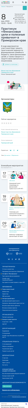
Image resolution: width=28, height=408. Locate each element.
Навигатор (5, 294)
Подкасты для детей (8, 351)
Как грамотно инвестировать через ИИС (13, 282)
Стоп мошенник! (6, 344)
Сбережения (14, 155)
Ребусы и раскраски (7, 346)
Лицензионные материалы (9, 310)
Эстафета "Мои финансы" (9, 273)
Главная (3, 6)
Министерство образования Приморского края (10, 71)
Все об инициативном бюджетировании (13, 373)
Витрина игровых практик (9, 308)
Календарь (5, 360)
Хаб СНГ (4, 324)
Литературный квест (8, 298)
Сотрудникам (6, 333)
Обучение (12, 180)
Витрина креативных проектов (11, 305)
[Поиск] (23, 2)
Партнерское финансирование (11, 276)
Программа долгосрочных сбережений (13, 271)
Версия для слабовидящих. (11, 390)
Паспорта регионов (7, 317)
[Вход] (26, 2)
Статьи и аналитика (8, 269)
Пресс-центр (6, 362)
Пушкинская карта (7, 348)
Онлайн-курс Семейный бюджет (7, 279)
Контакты (5, 365)
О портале (5, 358)
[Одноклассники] (12, 259)
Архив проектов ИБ (7, 378)
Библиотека (5, 291)
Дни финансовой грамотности (10, 301)
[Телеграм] (16, 259)
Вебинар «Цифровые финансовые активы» (16, 235)
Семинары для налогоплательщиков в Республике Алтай (16, 213)
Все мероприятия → (6, 167)
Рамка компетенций (8, 289)
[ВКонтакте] (9, 259)
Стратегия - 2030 (7, 321)
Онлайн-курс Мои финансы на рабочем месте (13, 336)
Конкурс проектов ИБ (8, 376)
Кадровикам (5, 331)
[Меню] (25, 8)
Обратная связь (7, 386)
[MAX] (19, 259)
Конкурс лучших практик (9, 319)
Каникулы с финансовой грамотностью (13, 303)
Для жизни (7, 155)
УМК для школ (6, 296)
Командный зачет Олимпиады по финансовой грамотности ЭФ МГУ (16, 186)
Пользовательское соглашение (19, 396)
